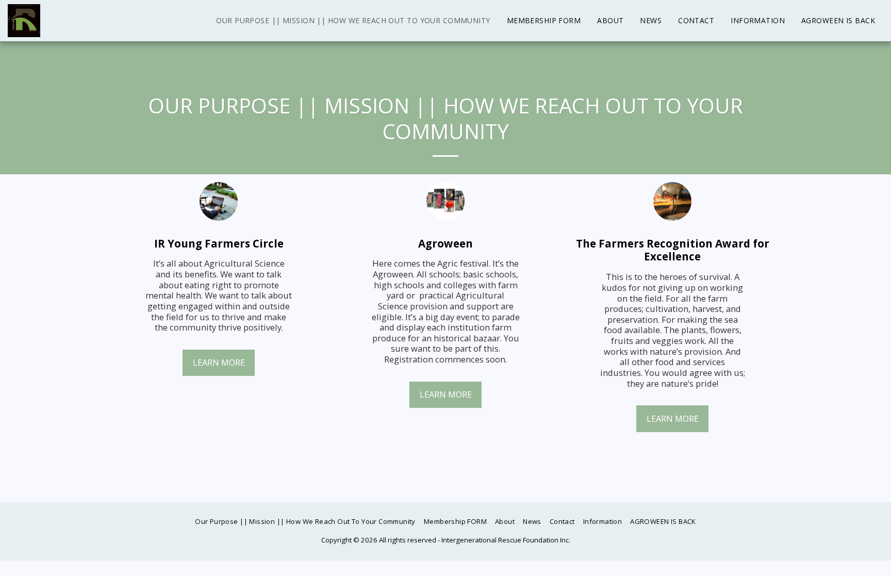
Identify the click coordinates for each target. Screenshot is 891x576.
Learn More (219, 362)
